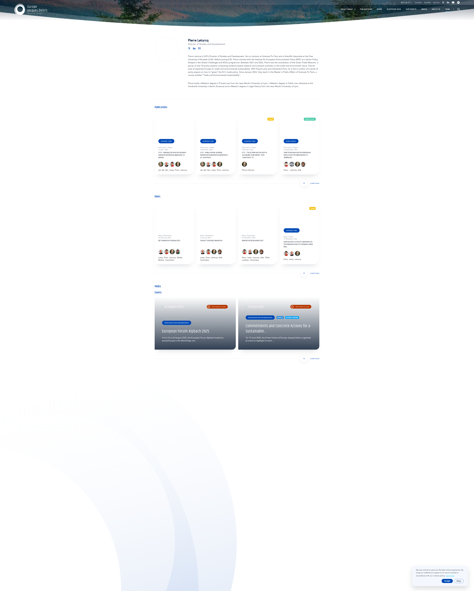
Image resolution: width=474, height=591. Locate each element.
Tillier (267, 258)
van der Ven (163, 170)
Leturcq (183, 170)
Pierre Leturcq (248, 170)
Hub (299, 170)
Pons (177, 170)
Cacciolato (169, 260)
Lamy (171, 170)
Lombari (245, 260)
